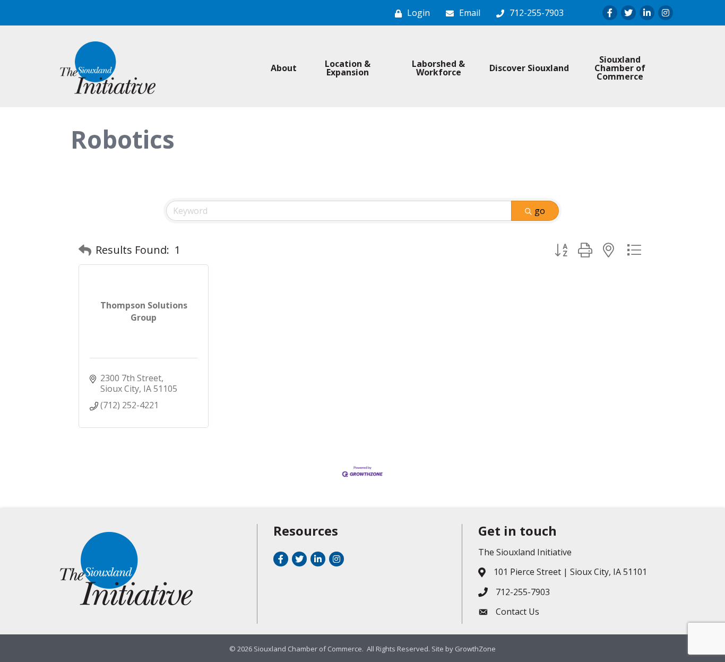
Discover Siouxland (529, 68)
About (284, 68)
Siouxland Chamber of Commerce (619, 68)
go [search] (539, 211)
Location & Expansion (347, 68)
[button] (85, 250)
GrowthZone (475, 649)
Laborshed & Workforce (438, 68)
